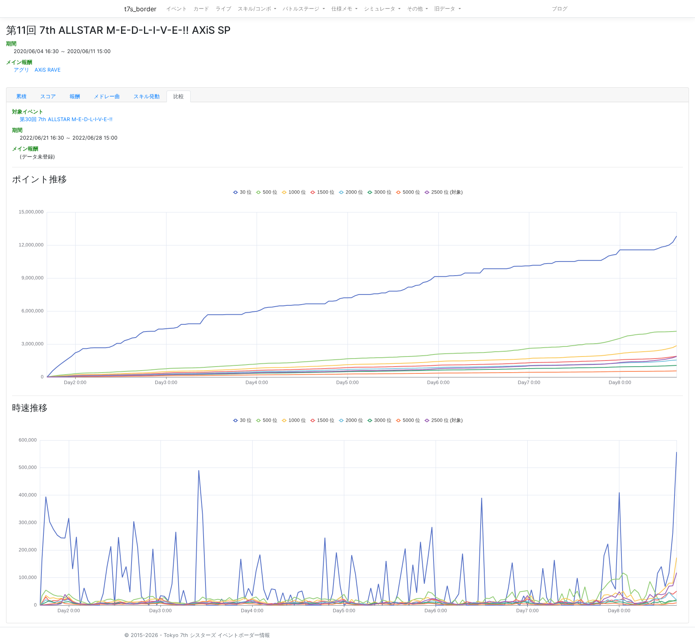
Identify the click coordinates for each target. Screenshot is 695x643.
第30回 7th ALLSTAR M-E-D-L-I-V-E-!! (66, 119)
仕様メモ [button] (342, 9)
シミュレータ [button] (380, 9)
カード (201, 9)
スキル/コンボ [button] (255, 9)
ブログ (560, 9)
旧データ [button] (445, 9)
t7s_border (140, 9)
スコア (48, 96)
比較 (178, 96)
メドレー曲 (107, 96)
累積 (21, 96)
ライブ (223, 9)
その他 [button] (415, 9)
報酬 (75, 96)
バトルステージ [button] (302, 9)
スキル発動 (147, 96)
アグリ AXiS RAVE (37, 70)
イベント (176, 9)
